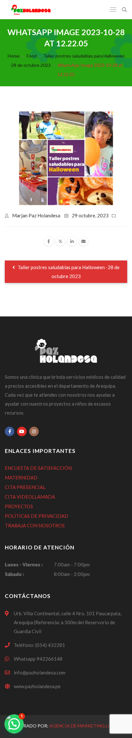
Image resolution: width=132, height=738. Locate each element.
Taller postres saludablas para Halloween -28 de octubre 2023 (68, 271)
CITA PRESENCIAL (25, 487)
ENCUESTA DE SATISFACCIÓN (38, 468)
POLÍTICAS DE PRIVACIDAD (36, 516)
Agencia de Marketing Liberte (86, 725)
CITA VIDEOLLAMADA (30, 497)
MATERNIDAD (21, 477)
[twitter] (60, 241)
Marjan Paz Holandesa (36, 215)
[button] (14, 724)
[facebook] (49, 241)
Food (32, 55)
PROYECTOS (19, 506)
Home (14, 55)
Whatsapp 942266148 (38, 659)
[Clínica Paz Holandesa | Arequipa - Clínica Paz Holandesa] (30, 9)
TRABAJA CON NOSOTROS (35, 525)
